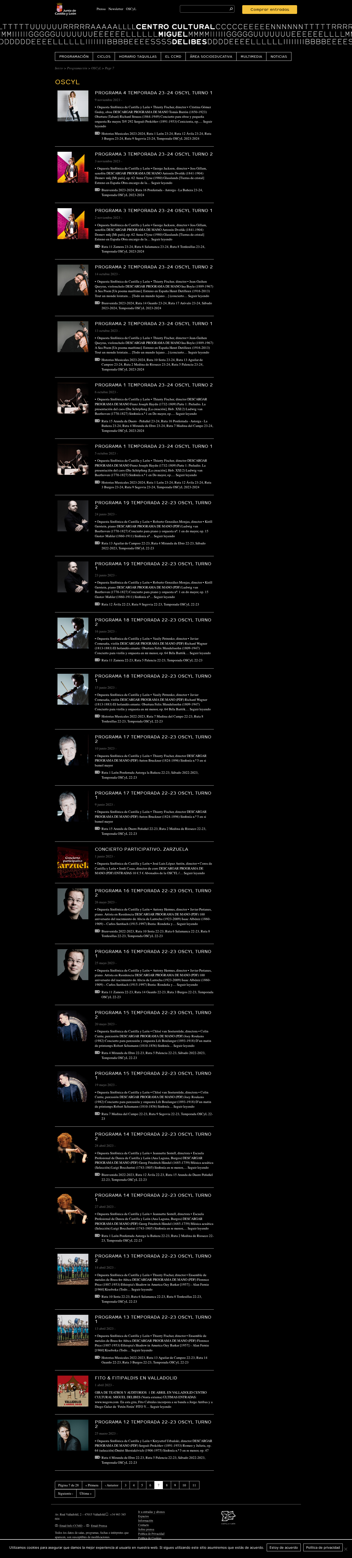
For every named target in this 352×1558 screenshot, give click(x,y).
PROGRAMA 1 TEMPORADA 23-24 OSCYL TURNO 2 (154, 385)
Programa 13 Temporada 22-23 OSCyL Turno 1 (153, 1319)
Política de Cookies (150, 1538)
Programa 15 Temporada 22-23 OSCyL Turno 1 (153, 1075)
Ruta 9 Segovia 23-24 (140, 138)
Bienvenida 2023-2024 (118, 190)
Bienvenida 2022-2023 (118, 931)
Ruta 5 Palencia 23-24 (187, 364)
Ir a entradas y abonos (151, 1512)
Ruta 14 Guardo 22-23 (150, 992)
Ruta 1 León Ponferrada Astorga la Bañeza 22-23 (136, 772)
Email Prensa (99, 1525)
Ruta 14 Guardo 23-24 (151, 303)
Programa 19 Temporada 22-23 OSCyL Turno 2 (153, 505)
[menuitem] (74, 56)
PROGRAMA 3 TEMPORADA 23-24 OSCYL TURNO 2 (154, 154)
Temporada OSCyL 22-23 (136, 548)
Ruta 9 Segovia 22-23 (147, 604)
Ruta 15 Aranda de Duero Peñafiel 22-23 (130, 828)
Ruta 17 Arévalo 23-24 (184, 303)
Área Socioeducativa (211, 56)
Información (145, 1520)
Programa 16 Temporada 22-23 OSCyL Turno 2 (153, 893)
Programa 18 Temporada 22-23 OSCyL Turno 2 (153, 622)
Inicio (59, 68)
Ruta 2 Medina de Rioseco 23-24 (147, 364)
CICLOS (104, 56)
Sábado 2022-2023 (184, 772)
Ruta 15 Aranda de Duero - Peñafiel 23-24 (131, 421)
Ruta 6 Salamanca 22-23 (182, 931)
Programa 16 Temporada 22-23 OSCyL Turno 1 (153, 953)
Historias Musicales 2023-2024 (123, 133)
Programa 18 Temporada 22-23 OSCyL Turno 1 (153, 678)
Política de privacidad (323, 1547)
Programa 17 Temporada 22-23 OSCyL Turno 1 (153, 795)
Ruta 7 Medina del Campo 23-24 (189, 425)
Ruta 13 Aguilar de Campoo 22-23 (126, 543)
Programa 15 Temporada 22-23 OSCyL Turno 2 (153, 1015)
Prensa (101, 8)
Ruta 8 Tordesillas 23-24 (187, 246)
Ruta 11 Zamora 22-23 (117, 660)
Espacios (143, 1516)
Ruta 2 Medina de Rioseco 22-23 (182, 828)
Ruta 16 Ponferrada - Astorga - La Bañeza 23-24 (169, 190)
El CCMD (173, 56)
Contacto (143, 1525)
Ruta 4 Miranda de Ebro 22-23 (172, 543)
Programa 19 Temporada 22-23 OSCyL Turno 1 (153, 566)
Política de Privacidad (151, 1533)
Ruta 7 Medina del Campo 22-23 (169, 716)
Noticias (279, 56)
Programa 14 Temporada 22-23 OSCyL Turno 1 (153, 1197)
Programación (74, 56)
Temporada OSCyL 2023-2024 (178, 138)
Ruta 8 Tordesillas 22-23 (184, 1296)
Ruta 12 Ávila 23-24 (188, 133)
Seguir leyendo (161, 182)
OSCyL (131, 8)
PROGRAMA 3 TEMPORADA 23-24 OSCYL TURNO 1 (154, 210)
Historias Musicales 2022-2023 (123, 716)
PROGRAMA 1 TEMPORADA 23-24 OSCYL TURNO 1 (154, 446)
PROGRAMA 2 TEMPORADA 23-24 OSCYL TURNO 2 (154, 267)
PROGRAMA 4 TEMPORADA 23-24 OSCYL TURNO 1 (154, 92)
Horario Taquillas (138, 56)
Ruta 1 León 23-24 (160, 133)
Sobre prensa (146, 1529)
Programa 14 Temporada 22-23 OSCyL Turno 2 (153, 1136)
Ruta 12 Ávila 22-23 (116, 604)
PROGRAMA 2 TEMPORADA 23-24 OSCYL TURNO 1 (154, 323)
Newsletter (115, 8)
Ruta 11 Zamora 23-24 (117, 246)
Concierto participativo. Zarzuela (141, 849)
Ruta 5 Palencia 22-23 (150, 660)
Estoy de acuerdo (284, 1547)
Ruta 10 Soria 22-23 (150, 931)
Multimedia (251, 56)
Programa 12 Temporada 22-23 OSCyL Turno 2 (153, 1424)
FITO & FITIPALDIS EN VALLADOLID (136, 1377)
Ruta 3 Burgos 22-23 (181, 992)
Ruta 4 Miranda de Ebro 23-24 (143, 425)
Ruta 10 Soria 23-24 (161, 359)
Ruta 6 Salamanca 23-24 (152, 246)
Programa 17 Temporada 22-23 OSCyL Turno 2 (153, 739)
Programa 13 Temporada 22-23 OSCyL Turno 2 (153, 1258)
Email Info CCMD (71, 1525)
